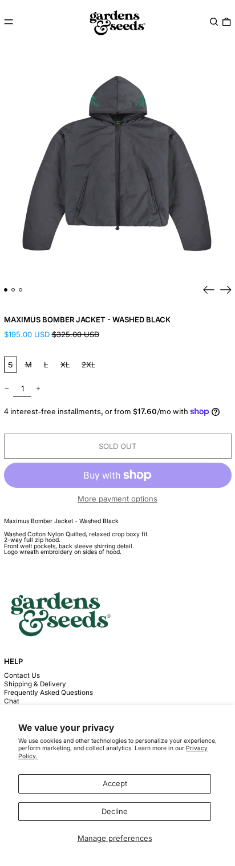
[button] (213, 22)
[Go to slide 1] (6, 290)
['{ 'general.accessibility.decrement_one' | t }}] (6, 388)
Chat (11, 701)
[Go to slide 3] (21, 290)
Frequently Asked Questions (48, 693)
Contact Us (22, 675)
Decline (115, 811)
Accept (115, 783)
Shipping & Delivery (35, 684)
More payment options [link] (117, 499)
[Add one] (37, 388)
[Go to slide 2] (13, 290)
